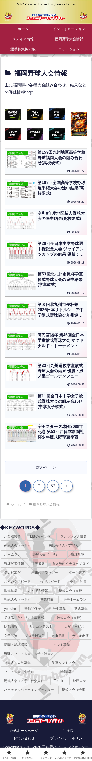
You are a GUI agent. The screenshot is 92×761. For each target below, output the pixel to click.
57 (53, 486)
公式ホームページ (24, 731)
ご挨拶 (68, 731)
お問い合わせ (24, 738)
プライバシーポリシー (68, 738)
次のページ (46, 467)
